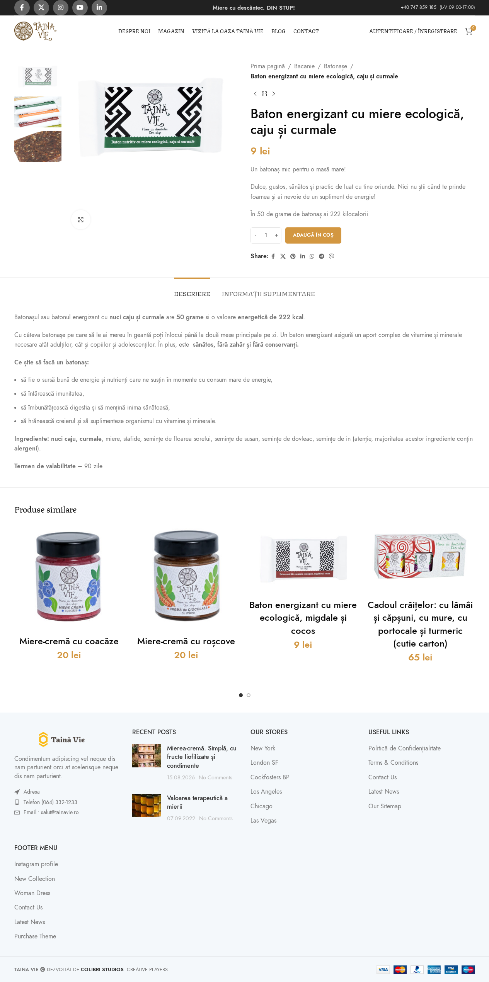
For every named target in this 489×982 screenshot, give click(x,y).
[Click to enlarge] (80, 219)
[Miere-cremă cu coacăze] (69, 577)
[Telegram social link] (322, 256)
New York (262, 748)
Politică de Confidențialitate (404, 748)
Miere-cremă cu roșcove (186, 641)
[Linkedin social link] (99, 7)
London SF (264, 763)
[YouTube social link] (80, 7)
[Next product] (273, 93)
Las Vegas (263, 820)
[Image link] (67, 739)
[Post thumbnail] (146, 763)
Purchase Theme (35, 936)
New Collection (34, 879)
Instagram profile (36, 864)
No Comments (215, 777)
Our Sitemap (384, 806)
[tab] (192, 289)
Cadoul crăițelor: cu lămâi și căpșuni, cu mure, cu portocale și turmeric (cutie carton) (420, 624)
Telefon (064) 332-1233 (50, 802)
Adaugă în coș (313, 235)
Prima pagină (267, 66)
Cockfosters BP (270, 777)
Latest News (29, 922)
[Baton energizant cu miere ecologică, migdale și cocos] (303, 558)
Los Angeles (266, 791)
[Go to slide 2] (248, 695)
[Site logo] (35, 30)
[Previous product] (255, 93)
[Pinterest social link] (293, 256)
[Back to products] (264, 93)
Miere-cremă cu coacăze (69, 641)
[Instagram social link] (60, 7)
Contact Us (28, 907)
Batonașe (335, 66)
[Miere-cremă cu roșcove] (186, 577)
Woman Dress (32, 893)
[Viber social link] (332, 256)
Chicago (261, 806)
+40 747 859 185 (419, 7)
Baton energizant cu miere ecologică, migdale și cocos (303, 617)
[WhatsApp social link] (312, 256)
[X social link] (41, 7)
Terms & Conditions (393, 763)
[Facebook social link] (22, 7)
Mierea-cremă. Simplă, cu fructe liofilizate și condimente (202, 757)
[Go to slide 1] (241, 695)
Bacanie (304, 66)
